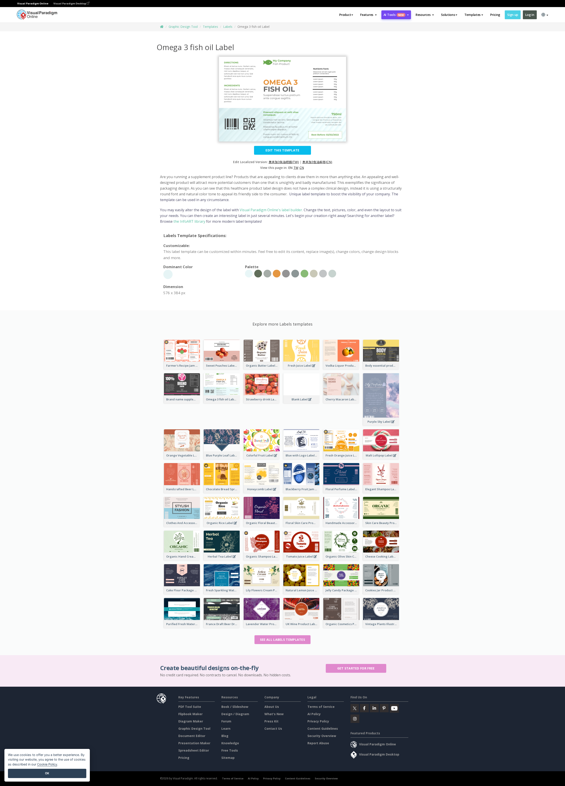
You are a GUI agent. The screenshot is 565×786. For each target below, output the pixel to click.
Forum (226, 721)
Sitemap (228, 758)
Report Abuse (318, 743)
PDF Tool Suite (189, 707)
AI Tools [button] (394, 15)
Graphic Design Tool (183, 27)
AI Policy (314, 714)
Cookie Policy (47, 764)
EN (290, 168)
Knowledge (230, 743)
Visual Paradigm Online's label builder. (271, 209)
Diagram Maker (190, 721)
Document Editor (191, 736)
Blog (224, 736)
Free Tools (229, 750)
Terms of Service (321, 707)
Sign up (512, 15)
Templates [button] (472, 15)
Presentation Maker (194, 743)
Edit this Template (282, 150)
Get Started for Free (356, 668)
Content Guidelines (322, 728)
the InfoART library (189, 221)
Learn (225, 728)
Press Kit (271, 721)
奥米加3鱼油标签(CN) (317, 162)
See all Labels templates (282, 639)
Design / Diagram (235, 714)
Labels (227, 27)
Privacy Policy (318, 721)
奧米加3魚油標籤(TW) (284, 162)
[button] (368, 14)
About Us (271, 707)
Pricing (495, 15)
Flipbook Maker (190, 714)
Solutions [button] (448, 15)
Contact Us (273, 728)
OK (47, 773)
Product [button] (345, 15)
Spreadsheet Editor (193, 750)
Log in (529, 15)
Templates (210, 27)
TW (296, 168)
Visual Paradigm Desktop (70, 3)
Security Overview (321, 736)
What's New (274, 714)
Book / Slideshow (234, 707)
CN (301, 168)
